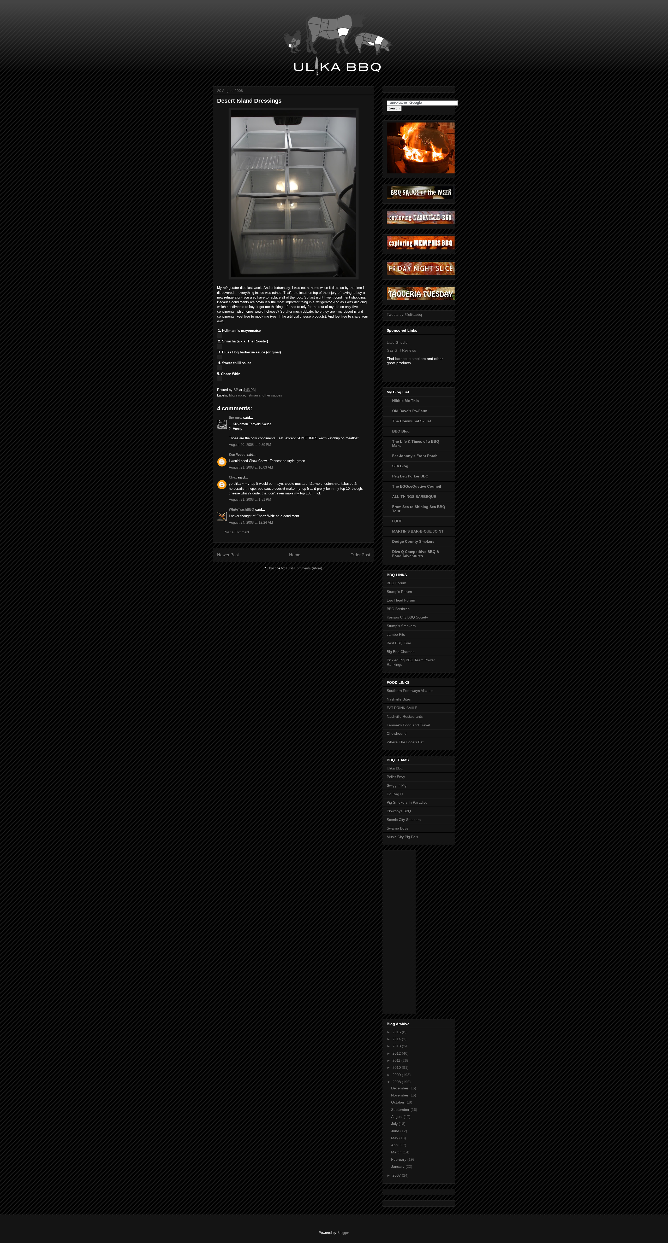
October (398, 1102)
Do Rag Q (395, 794)
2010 (397, 1067)
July (395, 1124)
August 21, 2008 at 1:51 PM (250, 499)
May (395, 1138)
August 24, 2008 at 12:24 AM (251, 522)
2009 (397, 1075)
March (397, 1152)
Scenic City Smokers (404, 820)
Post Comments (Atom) (304, 568)
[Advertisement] (407, 930)
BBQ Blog (401, 431)
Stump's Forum (399, 592)
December (400, 1088)
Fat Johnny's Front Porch (415, 456)
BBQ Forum (396, 583)
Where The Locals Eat (405, 742)
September (400, 1109)
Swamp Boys (397, 828)
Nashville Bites (399, 699)
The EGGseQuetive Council (416, 486)
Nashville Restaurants (405, 716)
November (400, 1095)
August (397, 1116)
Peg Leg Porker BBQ (410, 476)
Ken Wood (237, 455)
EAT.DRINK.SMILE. (402, 708)
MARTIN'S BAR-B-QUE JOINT (418, 531)
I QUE (397, 521)
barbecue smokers (410, 359)
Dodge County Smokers (413, 541)
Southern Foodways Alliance (410, 690)
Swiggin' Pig (397, 785)
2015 (397, 1032)
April (395, 1145)
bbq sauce (237, 395)
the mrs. (235, 417)
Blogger (343, 1233)
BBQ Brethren (398, 609)
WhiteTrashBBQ (241, 509)
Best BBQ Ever (399, 643)
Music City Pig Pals (402, 837)
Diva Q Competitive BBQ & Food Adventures (415, 554)
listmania (253, 395)
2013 (397, 1046)
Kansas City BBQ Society (407, 617)
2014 (397, 1039)
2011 (396, 1060)
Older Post (360, 555)
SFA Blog (400, 466)
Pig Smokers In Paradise (407, 802)
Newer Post (228, 555)
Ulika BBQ (395, 768)
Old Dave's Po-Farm (409, 411)
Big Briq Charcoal (401, 652)
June (395, 1131)
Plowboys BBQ (399, 811)
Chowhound (397, 733)
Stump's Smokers (401, 626)
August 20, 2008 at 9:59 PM (250, 445)
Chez (233, 477)
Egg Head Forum (401, 600)
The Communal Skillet (411, 421)
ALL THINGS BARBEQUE (414, 496)
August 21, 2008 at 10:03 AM (251, 467)
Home (294, 555)
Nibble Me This (405, 401)
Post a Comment (236, 532)
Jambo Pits (396, 634)
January (398, 1166)
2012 (397, 1053)
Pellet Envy (396, 777)
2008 (397, 1082)
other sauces (272, 395)
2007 (397, 1175)
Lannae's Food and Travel (408, 725)
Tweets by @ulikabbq (404, 314)
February (399, 1159)
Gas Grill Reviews (401, 350)
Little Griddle (397, 342)
